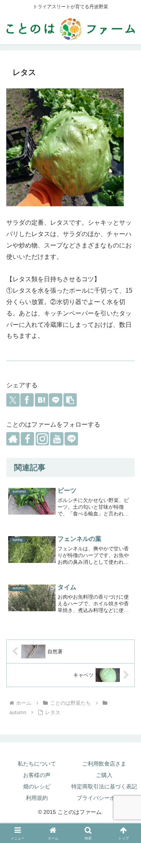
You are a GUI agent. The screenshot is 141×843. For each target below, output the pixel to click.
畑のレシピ (37, 786)
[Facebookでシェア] (27, 400)
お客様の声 (37, 775)
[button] (70, 400)
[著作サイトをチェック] (13, 438)
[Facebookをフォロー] (27, 438)
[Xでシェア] (13, 400)
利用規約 (37, 798)
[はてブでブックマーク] (41, 400)
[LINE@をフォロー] (71, 438)
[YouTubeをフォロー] (56, 438)
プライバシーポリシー (104, 798)
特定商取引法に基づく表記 (104, 786)
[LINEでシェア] (55, 400)
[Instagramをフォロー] (42, 438)
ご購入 (104, 775)
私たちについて (37, 764)
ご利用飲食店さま (104, 764)
